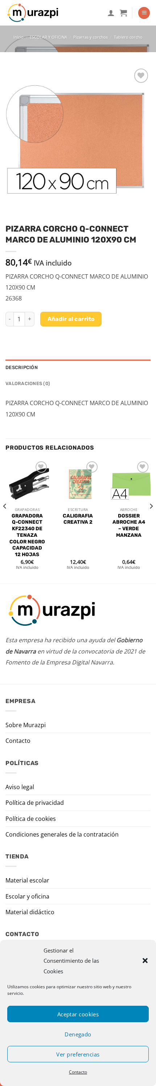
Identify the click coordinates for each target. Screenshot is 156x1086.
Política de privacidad (34, 803)
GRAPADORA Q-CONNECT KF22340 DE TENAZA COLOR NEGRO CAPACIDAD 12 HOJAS (27, 535)
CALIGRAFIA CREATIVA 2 (78, 519)
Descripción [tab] (21, 367)
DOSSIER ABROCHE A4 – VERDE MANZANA (128, 525)
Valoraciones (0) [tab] (27, 383)
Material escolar (27, 880)
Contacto (78, 1072)
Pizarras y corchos (90, 37)
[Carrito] (123, 13)
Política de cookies (30, 819)
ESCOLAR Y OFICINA (48, 37)
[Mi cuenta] (111, 13)
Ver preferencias (77, 1054)
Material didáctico (29, 912)
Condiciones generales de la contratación (62, 834)
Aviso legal (19, 787)
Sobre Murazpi (25, 725)
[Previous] (5, 521)
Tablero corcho (128, 37)
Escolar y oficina (27, 896)
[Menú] (144, 13)
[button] (145, 960)
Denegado (78, 1034)
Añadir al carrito (71, 318)
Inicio (18, 37)
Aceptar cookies (78, 1014)
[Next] (151, 521)
